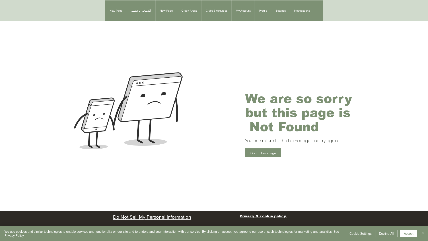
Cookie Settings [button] (361, 233)
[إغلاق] (422, 233)
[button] (189, 10)
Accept (409, 233)
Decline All (386, 233)
